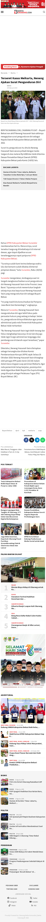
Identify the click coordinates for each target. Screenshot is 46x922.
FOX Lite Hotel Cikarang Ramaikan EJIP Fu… (25, 783)
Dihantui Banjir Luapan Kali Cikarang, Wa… (27, 607)
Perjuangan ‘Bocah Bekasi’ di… (22, 872)
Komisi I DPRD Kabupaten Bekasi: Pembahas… (23, 763)
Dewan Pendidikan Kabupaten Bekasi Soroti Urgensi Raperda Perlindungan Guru (34, 513)
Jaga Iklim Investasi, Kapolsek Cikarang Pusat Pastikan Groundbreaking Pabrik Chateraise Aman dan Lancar (11, 542)
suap (40, 430)
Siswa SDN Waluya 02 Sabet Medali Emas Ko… (26, 853)
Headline (26, 741)
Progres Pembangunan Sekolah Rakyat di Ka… (26, 862)
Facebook (13, 898)
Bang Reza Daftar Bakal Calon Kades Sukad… (26, 617)
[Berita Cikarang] (23, 11)
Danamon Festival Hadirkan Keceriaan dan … (22, 598)
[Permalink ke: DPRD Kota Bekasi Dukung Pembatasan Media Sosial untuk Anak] (34, 529)
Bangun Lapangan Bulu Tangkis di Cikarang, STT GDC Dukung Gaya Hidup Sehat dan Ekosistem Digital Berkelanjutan (11, 514)
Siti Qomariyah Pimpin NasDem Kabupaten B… (27, 818)
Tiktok (13, 906)
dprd (17, 430)
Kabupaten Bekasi (17, 604)
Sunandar (33, 243)
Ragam (13, 585)
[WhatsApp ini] (42, 440)
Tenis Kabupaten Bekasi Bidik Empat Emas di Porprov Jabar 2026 (10, 483)
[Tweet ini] (31, 440)
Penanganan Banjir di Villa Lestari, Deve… (25, 626)
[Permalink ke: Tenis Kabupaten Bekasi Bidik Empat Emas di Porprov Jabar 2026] (11, 474)
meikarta (31, 430)
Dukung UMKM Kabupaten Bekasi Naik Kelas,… (20, 727)
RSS (35, 906)
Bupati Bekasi (7, 430)
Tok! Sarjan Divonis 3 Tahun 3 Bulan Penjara (20, 179)
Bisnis (13, 594)
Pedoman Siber (12, 885)
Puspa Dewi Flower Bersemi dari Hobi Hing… (25, 754)
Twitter (35, 898)
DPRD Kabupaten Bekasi (17, 243)
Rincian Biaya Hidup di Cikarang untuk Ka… (27, 588)
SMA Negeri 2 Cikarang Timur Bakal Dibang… (24, 837)
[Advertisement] (23, 40)
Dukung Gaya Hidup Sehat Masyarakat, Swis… (25, 744)
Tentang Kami (11, 889)
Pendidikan (13, 850)
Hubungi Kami (33, 889)
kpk (23, 430)
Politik (12, 815)
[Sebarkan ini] (26, 440)
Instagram (13, 902)
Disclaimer (33, 885)
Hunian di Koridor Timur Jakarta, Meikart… (23, 802)
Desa (13, 613)
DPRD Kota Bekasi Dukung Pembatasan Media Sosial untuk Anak (34, 539)
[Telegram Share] (37, 440)
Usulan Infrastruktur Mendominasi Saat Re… (26, 827)
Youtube (35, 902)
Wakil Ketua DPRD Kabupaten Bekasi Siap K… (26, 735)
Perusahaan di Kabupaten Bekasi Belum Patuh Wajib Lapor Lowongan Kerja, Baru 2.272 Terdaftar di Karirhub (34, 487)
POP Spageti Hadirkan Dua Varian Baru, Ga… (25, 792)
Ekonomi (12, 725)
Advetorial (5, 725)
